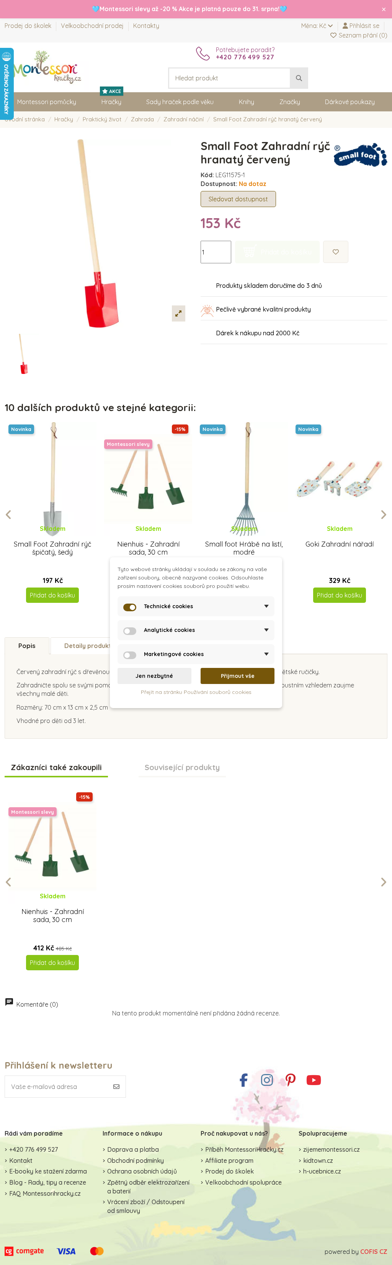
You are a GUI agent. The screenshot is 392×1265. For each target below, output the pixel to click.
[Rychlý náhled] (58, 536)
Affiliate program (229, 1160)
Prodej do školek (29, 25)
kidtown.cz (318, 1160)
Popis (27, 645)
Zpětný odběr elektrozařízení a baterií (148, 1186)
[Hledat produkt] (299, 78)
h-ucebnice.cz (322, 1171)
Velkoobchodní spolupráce (243, 1182)
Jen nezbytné (154, 675)
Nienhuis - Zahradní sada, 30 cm (148, 548)
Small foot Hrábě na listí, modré (244, 548)
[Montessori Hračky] (47, 66)
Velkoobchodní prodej (93, 25)
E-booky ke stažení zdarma (48, 1171)
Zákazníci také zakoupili (56, 767)
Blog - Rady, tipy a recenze (47, 1182)
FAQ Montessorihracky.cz (45, 1193)
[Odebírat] (116, 1086)
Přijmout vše (238, 675)
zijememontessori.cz (331, 1149)
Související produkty (182, 767)
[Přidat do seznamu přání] (335, 252)
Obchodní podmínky (135, 1160)
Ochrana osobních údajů (142, 1171)
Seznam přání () (362, 35)
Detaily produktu (89, 646)
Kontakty (146, 25)
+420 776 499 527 (33, 1149)
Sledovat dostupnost (238, 199)
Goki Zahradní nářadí (339, 544)
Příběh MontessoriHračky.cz (244, 1149)
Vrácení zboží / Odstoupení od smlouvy (146, 1206)
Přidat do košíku (52, 595)
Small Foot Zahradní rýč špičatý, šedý (52, 548)
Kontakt (21, 1160)
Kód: (207, 175)
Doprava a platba (133, 1149)
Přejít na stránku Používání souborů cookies (196, 692)
